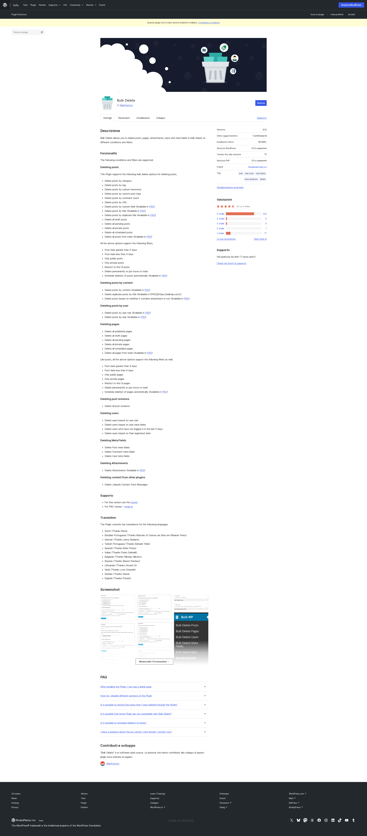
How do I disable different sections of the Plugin (126, 695)
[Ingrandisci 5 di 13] (167, 598)
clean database (251, 179)
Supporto (262, 117)
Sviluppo (160, 117)
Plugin (84, 803)
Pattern (84, 807)
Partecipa (224, 793)
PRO (151, 206)
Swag (223, 807)
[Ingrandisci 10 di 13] (204, 598)
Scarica (261, 103)
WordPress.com (297, 793)
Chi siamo (16, 793)
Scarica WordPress (351, 5)
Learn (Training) (157, 793)
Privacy (14, 807)
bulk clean (249, 173)
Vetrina (84, 793)
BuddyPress (296, 807)
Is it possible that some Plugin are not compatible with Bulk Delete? (136, 713)
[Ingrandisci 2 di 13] (131, 627)
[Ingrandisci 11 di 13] (204, 607)
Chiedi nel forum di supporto (231, 263)
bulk (241, 173)
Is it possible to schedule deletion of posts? (123, 723)
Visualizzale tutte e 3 (257, 167)
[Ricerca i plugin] (42, 32)
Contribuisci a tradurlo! (209, 22)
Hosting (15, 803)
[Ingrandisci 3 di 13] (131, 659)
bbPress (294, 803)
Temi (83, 798)
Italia (41, 820)
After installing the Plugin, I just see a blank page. (126, 686)
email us (129, 506)
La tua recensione (226, 239)
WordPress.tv (157, 807)
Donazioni (226, 803)
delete (263, 179)
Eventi (223, 798)
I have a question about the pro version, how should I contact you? (136, 732)
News (14, 798)
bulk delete (261, 173)
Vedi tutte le (260, 239)
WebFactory (126, 105)
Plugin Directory (19, 14)
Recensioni (124, 117)
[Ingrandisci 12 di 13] (204, 616)
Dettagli (107, 117)
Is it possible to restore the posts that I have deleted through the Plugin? (138, 704)
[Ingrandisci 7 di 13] (167, 653)
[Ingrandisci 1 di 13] (131, 598)
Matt (292, 798)
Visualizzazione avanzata (230, 187)
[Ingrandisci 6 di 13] (167, 625)
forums (134, 502)
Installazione (143, 117)
